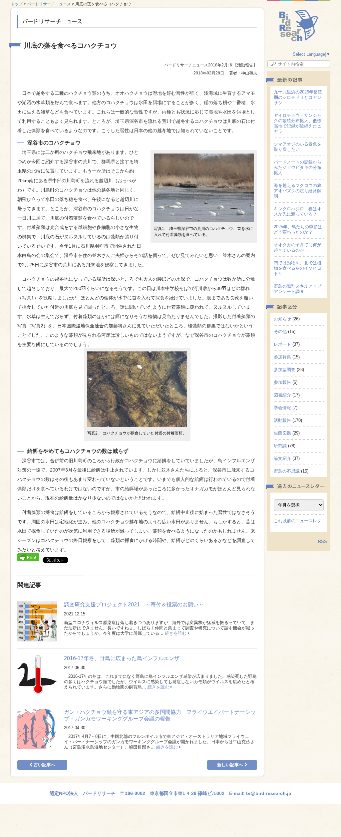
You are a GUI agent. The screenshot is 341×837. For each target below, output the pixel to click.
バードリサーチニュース (49, 4)
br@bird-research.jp (268, 793)
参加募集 (282, 356)
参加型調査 (284, 369)
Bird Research (298, 25)
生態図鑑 (282, 433)
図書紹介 (282, 394)
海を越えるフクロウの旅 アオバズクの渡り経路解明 (300, 191)
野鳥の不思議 (287, 471)
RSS (322, 541)
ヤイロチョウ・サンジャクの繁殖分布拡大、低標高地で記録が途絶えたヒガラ (297, 123)
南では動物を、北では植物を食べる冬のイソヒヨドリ (297, 268)
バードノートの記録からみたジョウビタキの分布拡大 (297, 167)
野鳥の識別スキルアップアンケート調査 (297, 289)
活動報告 (282, 420)
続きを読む (176, 633)
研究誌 (280, 445)
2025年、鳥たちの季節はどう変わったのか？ (298, 229)
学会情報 (282, 407)
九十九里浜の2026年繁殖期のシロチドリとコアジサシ (298, 97)
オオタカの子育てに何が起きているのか (297, 247)
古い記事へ (43, 764)
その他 (280, 331)
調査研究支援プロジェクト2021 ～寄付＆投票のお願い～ (134, 604)
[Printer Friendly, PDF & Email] (28, 556)
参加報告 (282, 382)
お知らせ (282, 318)
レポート (282, 344)
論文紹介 (282, 458)
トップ (17, 4)
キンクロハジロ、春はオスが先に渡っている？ (297, 211)
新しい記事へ (230, 764)
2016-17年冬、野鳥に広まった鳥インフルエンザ (121, 658)
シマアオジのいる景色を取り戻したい (297, 147)
